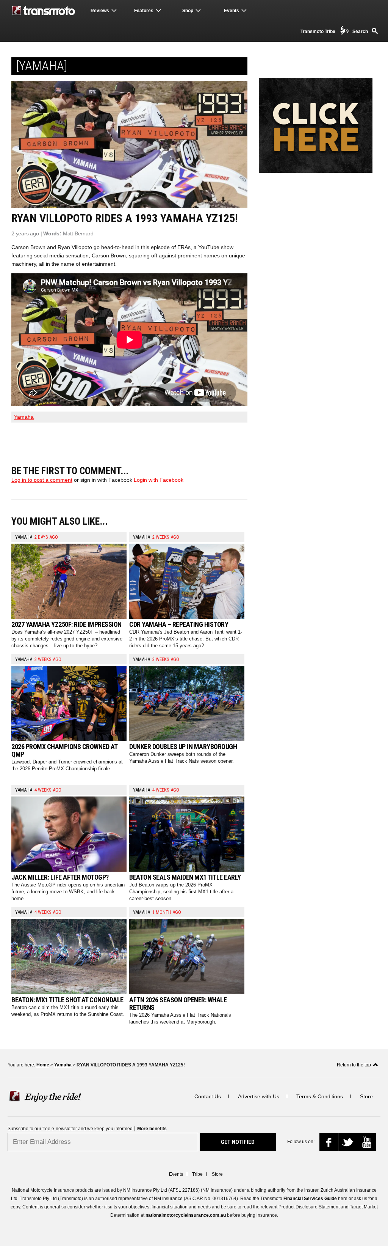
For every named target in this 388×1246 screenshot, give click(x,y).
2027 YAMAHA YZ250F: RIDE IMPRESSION (66, 624)
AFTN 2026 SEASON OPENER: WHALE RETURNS (178, 1003)
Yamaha (24, 417)
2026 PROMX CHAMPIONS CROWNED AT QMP (64, 750)
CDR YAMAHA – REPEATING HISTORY (178, 624)
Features (143, 10)
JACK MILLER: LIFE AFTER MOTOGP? (60, 877)
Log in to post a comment (41, 480)
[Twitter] (348, 1143)
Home (42, 1065)
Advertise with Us (258, 1096)
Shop (187, 10)
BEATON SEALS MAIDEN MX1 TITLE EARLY (185, 877)
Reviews (100, 10)
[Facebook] (331, 1144)
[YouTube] (368, 1143)
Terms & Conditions (319, 1096)
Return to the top (354, 1065)
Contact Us (207, 1096)
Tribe (197, 1174)
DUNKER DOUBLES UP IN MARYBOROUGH (183, 747)
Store (366, 1096)
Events (231, 10)
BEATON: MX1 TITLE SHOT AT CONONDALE (67, 1000)
